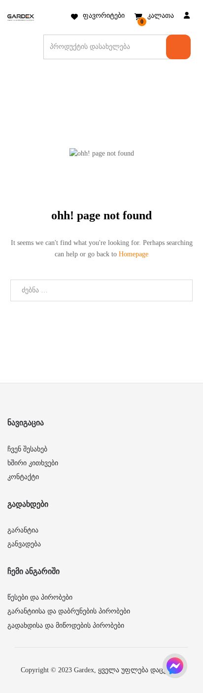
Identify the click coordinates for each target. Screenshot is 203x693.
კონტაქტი (23, 477)
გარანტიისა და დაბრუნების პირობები (68, 611)
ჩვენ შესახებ (27, 449)
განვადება (24, 544)
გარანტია (22, 530)
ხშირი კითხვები (32, 463)
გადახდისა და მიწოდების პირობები (65, 625)
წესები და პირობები (39, 597)
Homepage (133, 254)
